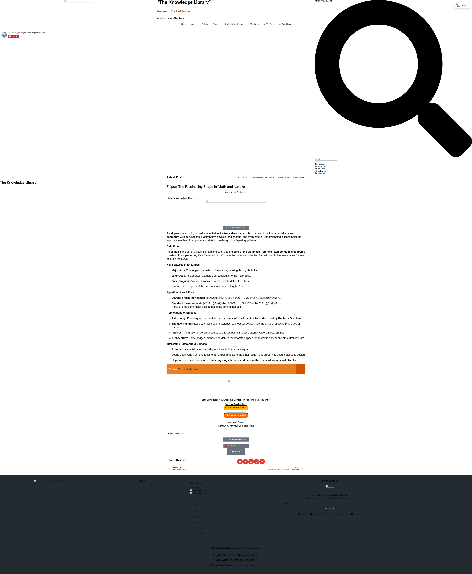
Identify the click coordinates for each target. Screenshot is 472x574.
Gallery (205, 24)
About (194, 24)
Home (183, 24)
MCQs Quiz (269, 24)
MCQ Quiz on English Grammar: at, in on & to (251, 177)
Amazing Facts (185, 198)
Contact (216, 24)
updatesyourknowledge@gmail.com (248, 565)
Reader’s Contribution (234, 24)
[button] (240, 461)
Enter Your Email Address (236, 404)
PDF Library (253, 24)
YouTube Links (285, 24)
